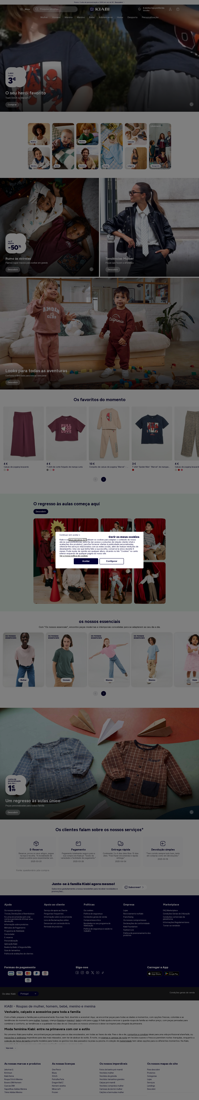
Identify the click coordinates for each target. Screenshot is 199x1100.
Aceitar (86, 561)
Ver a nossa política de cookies (74, 556)
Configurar (111, 561)
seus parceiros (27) (78, 540)
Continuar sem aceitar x (70, 535)
